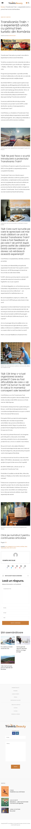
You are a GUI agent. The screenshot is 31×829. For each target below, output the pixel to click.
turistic (11, 547)
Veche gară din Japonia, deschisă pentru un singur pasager (21, 649)
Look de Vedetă (14, 800)
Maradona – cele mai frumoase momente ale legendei (19, 802)
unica (14, 547)
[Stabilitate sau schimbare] (5, 791)
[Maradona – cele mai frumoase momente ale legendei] (5, 802)
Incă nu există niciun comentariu (13, 575)
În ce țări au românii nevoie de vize (6, 647)
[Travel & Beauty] (15, 2)
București (12, 811)
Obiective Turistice (6, 17)
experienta (10, 546)
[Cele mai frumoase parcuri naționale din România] (8, 659)
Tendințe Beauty (15, 687)
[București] (5, 810)
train (26, 546)
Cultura (15, 707)
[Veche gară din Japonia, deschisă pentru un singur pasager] (23, 640)
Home (2, 7)
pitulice (15, 546)
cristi (6, 546)
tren (8, 547)
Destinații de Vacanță (16, 700)
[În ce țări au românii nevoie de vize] (8, 640)
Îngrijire (15, 690)
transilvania (4, 547)
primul (18, 546)
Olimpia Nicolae (12, 35)
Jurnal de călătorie (15, 809)
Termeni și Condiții (15, 714)
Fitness (15, 697)
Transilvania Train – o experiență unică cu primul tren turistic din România (15, 27)
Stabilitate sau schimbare (17, 792)
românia (22, 546)
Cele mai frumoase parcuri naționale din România (7, 667)
